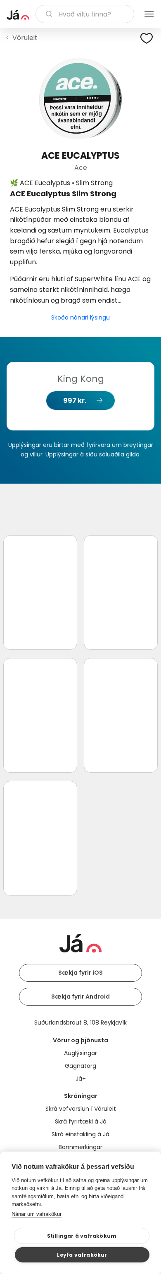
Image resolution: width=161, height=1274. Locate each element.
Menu (149, 14)
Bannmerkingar (80, 1147)
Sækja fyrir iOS (80, 972)
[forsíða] (18, 15)
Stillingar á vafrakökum (82, 1235)
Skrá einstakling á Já (80, 1134)
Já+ (81, 1078)
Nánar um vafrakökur (37, 1214)
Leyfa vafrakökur (82, 1254)
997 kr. (74, 400)
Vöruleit (25, 37)
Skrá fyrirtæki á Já (81, 1121)
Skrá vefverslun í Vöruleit (80, 1109)
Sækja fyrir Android (80, 996)
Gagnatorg (80, 1066)
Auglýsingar (80, 1053)
